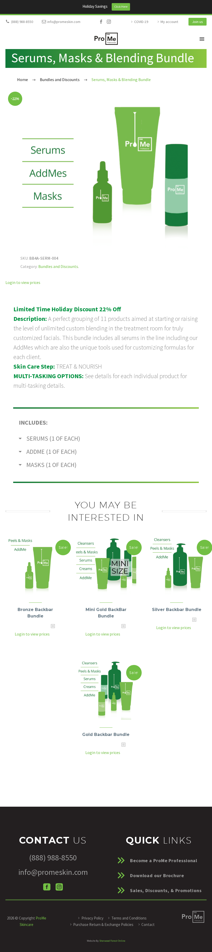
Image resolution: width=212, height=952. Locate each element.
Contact (148, 924)
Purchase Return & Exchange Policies (103, 924)
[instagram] (59, 887)
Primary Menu (202, 39)
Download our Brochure (157, 875)
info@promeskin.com (63, 21)
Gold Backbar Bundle (106, 734)
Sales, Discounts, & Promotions (166, 890)
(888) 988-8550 (22, 21)
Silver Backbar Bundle (176, 609)
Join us (197, 21)
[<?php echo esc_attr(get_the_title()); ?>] (53, 634)
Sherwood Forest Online (112, 940)
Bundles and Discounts (58, 266)
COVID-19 (141, 21)
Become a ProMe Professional (163, 860)
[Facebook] (101, 22)
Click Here (120, 7)
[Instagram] (109, 22)
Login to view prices (22, 282)
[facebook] (46, 887)
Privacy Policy (92, 918)
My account (169, 21)
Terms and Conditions (129, 918)
